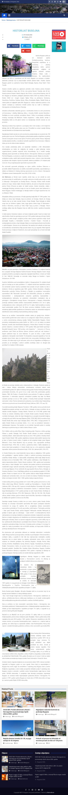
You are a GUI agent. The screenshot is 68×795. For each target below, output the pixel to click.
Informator (42, 734)
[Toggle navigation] (9, 15)
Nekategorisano (8, 705)
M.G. (17, 743)
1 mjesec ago (41, 743)
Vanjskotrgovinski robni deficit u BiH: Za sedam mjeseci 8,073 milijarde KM (20, 767)
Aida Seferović (23, 779)
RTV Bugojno (10, 6)
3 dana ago (8, 716)
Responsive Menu (64, 1)
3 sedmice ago (9, 743)
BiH (37, 734)
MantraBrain (50, 792)
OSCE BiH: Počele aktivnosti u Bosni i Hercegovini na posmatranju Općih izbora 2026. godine (16, 712)
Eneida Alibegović (19, 716)
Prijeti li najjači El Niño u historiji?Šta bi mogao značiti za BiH (20, 775)
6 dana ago (41, 714)
